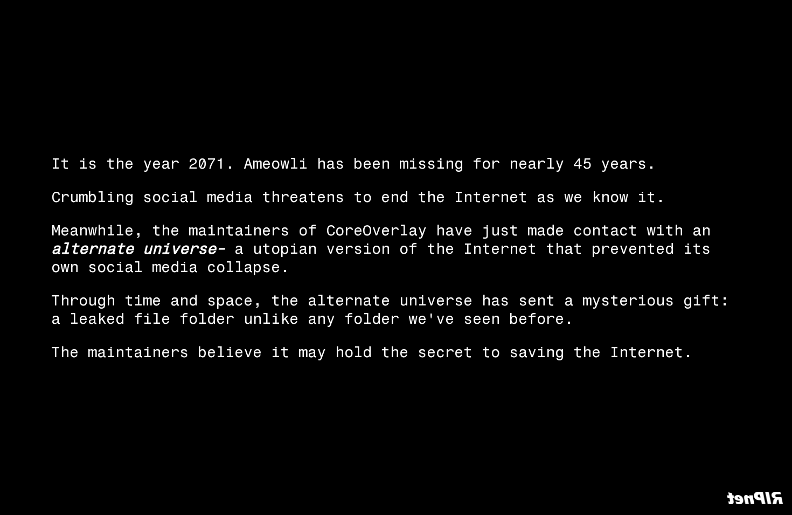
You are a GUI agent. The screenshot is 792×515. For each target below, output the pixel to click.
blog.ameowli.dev (641, 497)
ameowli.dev (565, 497)
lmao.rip (710, 497)
